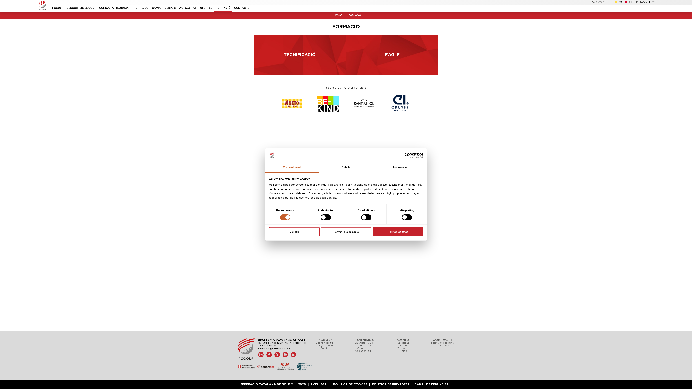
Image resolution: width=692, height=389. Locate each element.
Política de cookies (350, 384)
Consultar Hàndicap (114, 8)
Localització (442, 346)
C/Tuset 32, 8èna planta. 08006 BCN (282, 343)
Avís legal (319, 384)
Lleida (403, 351)
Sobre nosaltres (325, 343)
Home (338, 15)
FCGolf (57, 8)
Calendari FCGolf (364, 343)
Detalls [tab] (346, 167)
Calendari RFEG (364, 351)
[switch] (326, 217)
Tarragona (403, 348)
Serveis (170, 8)
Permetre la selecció (346, 231)
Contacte (241, 8)
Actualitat (187, 8)
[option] (300, 104)
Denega (294, 231)
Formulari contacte (442, 343)
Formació (223, 8)
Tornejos (141, 8)
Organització (325, 346)
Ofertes (206, 8)
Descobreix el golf (81, 8)
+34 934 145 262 (268, 346)
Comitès (325, 348)
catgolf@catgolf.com (274, 348)
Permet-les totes (398, 231)
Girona (403, 346)
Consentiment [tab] (292, 167)
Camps (156, 8)
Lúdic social (364, 346)
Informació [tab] (400, 167)
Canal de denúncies (431, 384)
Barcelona (403, 343)
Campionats (364, 348)
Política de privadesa (391, 384)
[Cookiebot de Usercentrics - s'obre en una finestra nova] (407, 155)
